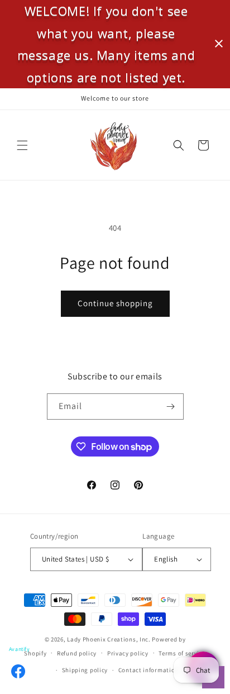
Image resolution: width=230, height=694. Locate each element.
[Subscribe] (171, 406)
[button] (22, 145)
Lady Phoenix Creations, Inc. (109, 639)
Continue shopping (115, 303)
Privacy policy (127, 653)
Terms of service (182, 653)
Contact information (148, 670)
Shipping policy (85, 670)
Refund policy (77, 653)
